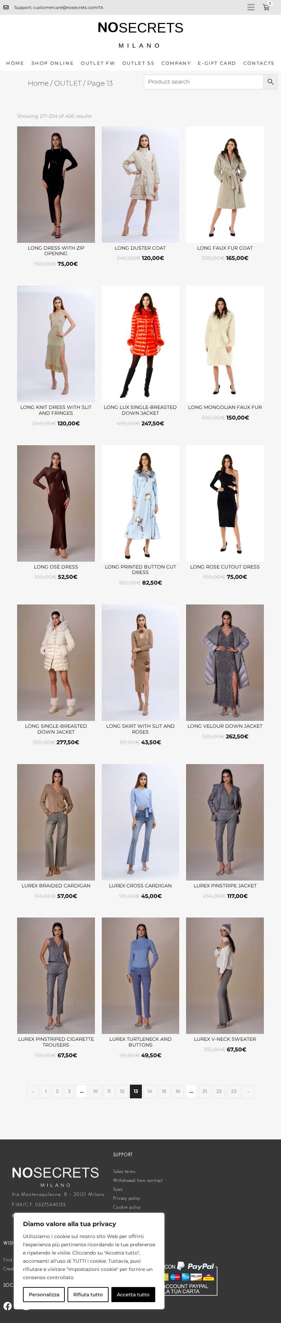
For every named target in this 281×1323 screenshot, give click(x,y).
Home (15, 63)
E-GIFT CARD (217, 63)
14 (149, 1091)
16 (177, 1091)
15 (164, 1091)
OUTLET (68, 83)
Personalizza (44, 1294)
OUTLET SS (138, 63)
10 (95, 1091)
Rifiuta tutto (88, 1294)
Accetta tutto (133, 1294)
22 (219, 1091)
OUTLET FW (98, 63)
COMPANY (176, 63)
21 (205, 1091)
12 (122, 1091)
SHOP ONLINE (53, 63)
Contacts (259, 63)
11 (109, 1091)
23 (233, 1091)
